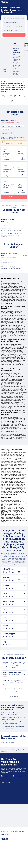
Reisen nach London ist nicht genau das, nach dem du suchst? (14, 718)
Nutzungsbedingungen (17, 831)
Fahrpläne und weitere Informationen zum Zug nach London (13, 727)
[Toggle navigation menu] (26, 2)
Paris (3, 126)
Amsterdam (19, 126)
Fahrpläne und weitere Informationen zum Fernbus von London (13, 723)
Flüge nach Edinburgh (7, 743)
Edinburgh (11, 126)
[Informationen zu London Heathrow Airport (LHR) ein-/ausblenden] (24, 690)
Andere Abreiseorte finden (12, 122)
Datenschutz (5, 834)
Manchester (5, 129)
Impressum (4, 831)
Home (3, 750)
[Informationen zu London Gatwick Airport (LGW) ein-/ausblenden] (24, 674)
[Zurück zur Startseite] (4, 2)
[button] (8, 26)
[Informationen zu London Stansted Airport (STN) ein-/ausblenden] (24, 682)
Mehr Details (5, 133)
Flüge (8, 750)
